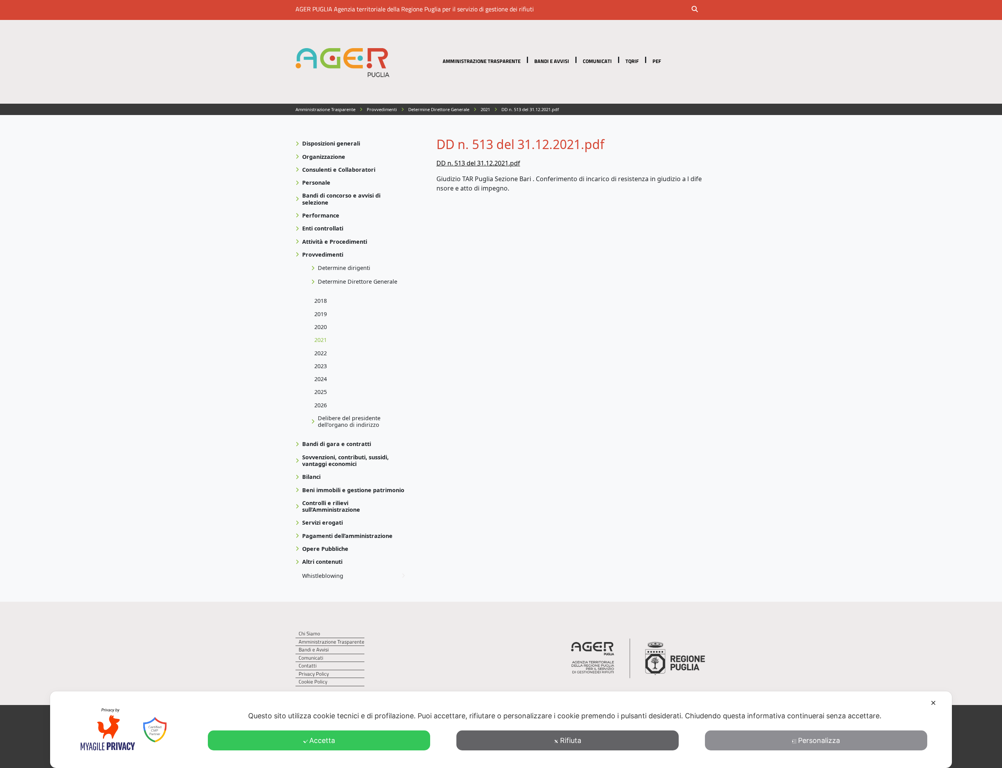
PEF (656, 61)
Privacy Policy (314, 674)
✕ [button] (933, 703)
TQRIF (632, 61)
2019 (320, 314)
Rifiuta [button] (570, 740)
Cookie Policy (313, 681)
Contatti (308, 665)
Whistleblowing (322, 575)
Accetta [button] (322, 740)
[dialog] (501, 729)
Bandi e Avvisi (551, 61)
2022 (320, 353)
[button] (699, 10)
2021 (320, 340)
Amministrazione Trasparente (482, 61)
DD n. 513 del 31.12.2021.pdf (478, 163)
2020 (320, 327)
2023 (320, 366)
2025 (320, 392)
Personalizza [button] (819, 740)
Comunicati (597, 61)
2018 (320, 300)
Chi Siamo (309, 633)
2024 (320, 379)
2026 (320, 405)
